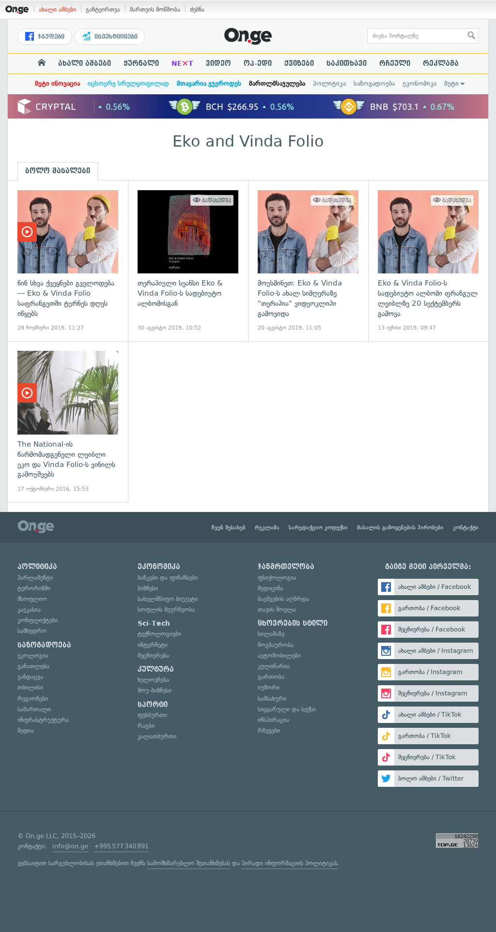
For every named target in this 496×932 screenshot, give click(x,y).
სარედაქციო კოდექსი (318, 527)
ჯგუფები (50, 36)
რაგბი (146, 725)
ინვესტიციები (115, 36)
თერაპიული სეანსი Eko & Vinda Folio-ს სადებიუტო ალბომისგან (188, 261)
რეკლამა (441, 63)
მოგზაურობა (276, 644)
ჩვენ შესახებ (229, 527)
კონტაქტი (466, 527)
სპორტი (153, 704)
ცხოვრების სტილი (292, 623)
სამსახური (272, 698)
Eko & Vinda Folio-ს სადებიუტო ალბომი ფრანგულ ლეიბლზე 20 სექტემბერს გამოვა (428, 261)
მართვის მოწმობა (155, 9)
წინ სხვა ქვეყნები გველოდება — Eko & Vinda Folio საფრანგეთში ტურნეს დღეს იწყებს (68, 261)
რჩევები (269, 730)
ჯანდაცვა (30, 676)
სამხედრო (31, 630)
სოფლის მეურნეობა (166, 609)
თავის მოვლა (277, 609)
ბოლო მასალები (57, 171)
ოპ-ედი (258, 63)
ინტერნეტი (153, 644)
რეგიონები (32, 698)
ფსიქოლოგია (277, 577)
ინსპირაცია (273, 719)
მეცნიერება (153, 655)
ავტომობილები (279, 655)
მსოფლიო (32, 598)
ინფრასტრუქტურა (43, 719)
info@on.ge (70, 846)
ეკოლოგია (32, 655)
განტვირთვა (103, 9)
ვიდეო (218, 63)
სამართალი (34, 709)
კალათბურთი (157, 736)
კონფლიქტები (37, 620)
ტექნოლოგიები (159, 633)
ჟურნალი (141, 63)
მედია (25, 730)
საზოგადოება (374, 83)
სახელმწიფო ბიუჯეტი (168, 598)
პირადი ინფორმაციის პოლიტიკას (290, 863)
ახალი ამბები (57, 9)
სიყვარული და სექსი (287, 709)
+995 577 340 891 (121, 846)
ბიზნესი (148, 588)
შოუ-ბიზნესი (154, 690)
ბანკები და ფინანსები (168, 577)
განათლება (33, 666)
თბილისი (30, 687)
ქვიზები (299, 63)
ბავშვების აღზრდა (283, 598)
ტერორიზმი (33, 588)
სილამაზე (271, 633)
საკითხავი (346, 63)
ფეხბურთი (152, 715)
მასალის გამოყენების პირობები (400, 527)
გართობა (271, 676)
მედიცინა (270, 588)
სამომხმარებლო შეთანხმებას (188, 863)
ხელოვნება (153, 679)
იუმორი (268, 687)
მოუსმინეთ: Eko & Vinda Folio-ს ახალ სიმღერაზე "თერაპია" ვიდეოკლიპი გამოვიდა (308, 261)
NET (182, 63)
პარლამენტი (35, 577)
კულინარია (274, 666)
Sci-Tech (154, 623)
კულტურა (156, 669)
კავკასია (29, 609)
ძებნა (197, 9)
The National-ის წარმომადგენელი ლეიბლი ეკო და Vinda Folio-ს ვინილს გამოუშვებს (68, 421)
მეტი (451, 83)
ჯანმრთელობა (286, 567)
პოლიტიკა (329, 83)
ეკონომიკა (419, 83)
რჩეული (394, 63)
